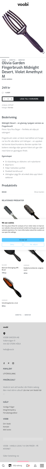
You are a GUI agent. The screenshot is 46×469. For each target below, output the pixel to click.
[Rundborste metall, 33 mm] (34, 214)
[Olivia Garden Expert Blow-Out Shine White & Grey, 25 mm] (12, 214)
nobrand (26, 265)
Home (4, 60)
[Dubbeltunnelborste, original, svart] (34, 252)
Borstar (22, 60)
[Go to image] (4, 57)
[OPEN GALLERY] (23, 31)
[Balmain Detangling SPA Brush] (12, 252)
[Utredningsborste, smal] (12, 287)
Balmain (4, 265)
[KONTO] (35, 465)
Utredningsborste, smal (10, 303)
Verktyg (12, 60)
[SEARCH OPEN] (3, 465)
